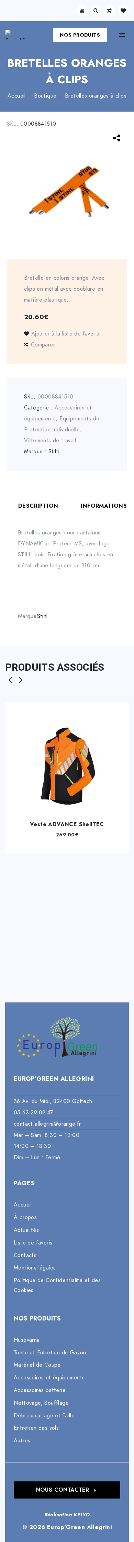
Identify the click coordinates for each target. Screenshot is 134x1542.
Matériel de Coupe (37, 1365)
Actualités (26, 1230)
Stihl (53, 451)
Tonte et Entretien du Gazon (50, 1352)
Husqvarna (27, 1340)
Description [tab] (38, 506)
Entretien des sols (36, 1428)
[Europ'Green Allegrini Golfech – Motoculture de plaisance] (18, 35)
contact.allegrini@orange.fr (47, 1124)
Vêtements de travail (50, 440)
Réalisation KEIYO (67, 1514)
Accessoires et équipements (49, 1377)
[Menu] (122, 35)
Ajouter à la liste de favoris (65, 334)
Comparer (43, 345)
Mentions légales (35, 1268)
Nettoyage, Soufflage (41, 1403)
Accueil (17, 96)
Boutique (45, 96)
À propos (25, 1217)
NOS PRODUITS (80, 34)
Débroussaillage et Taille (44, 1415)
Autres (22, 1440)
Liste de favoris (33, 1243)
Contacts (25, 1255)
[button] (67, 1490)
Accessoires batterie (40, 1390)
